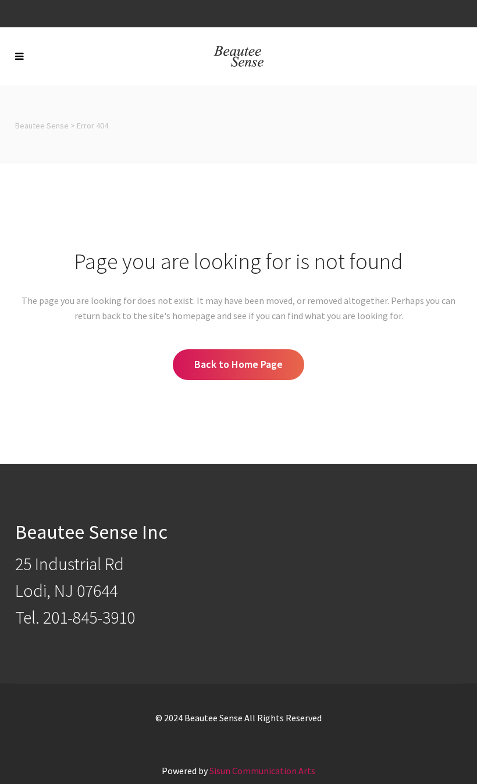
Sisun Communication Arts (262, 770)
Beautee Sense (42, 125)
